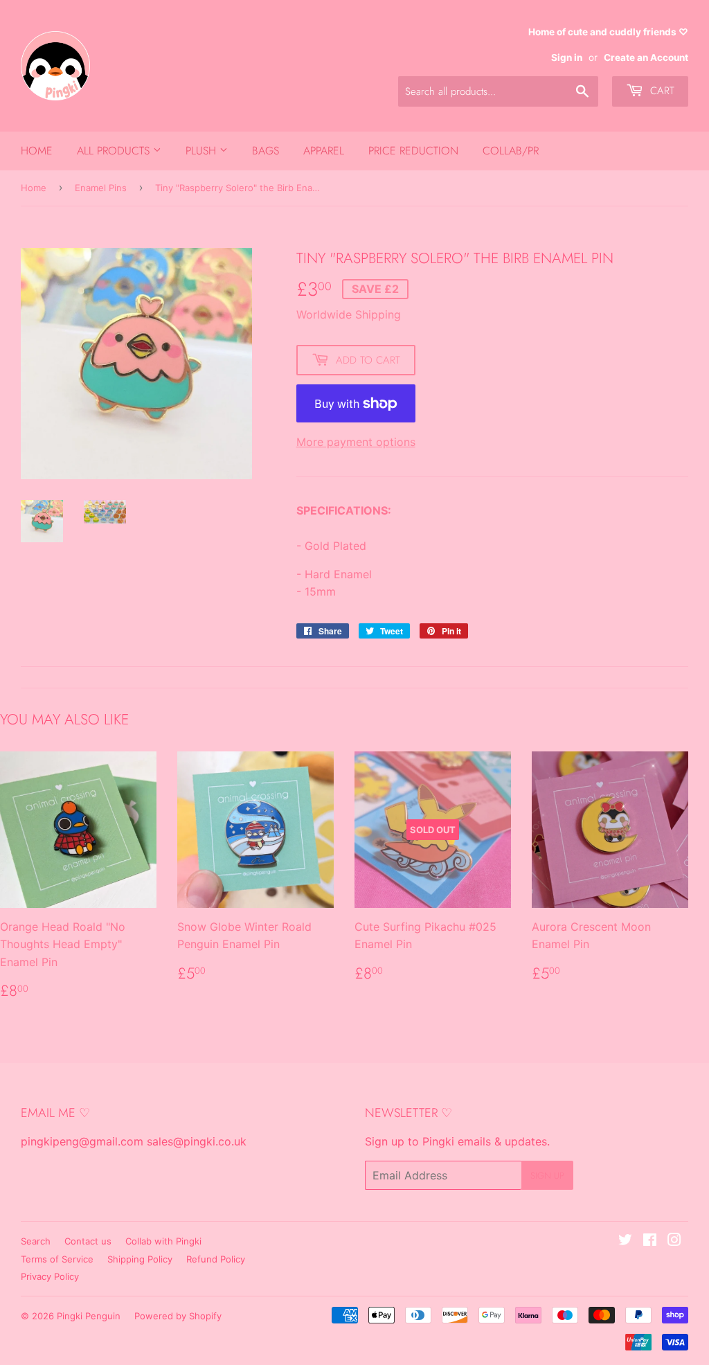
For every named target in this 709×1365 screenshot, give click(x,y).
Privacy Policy (50, 1276)
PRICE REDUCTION (413, 151)
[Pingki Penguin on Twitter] (625, 1241)
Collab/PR (511, 151)
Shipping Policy (139, 1259)
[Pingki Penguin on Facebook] (650, 1241)
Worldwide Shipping (348, 314)
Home (37, 151)
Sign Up (547, 1175)
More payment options (355, 442)
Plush (202, 151)
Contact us (87, 1241)
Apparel (323, 151)
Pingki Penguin (88, 1315)
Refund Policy (215, 1259)
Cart (660, 90)
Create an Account (646, 57)
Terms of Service (57, 1259)
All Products (115, 151)
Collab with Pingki (163, 1241)
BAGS (265, 151)
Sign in (566, 57)
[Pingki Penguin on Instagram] (674, 1241)
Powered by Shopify (178, 1315)
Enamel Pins (101, 187)
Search (36, 1241)
